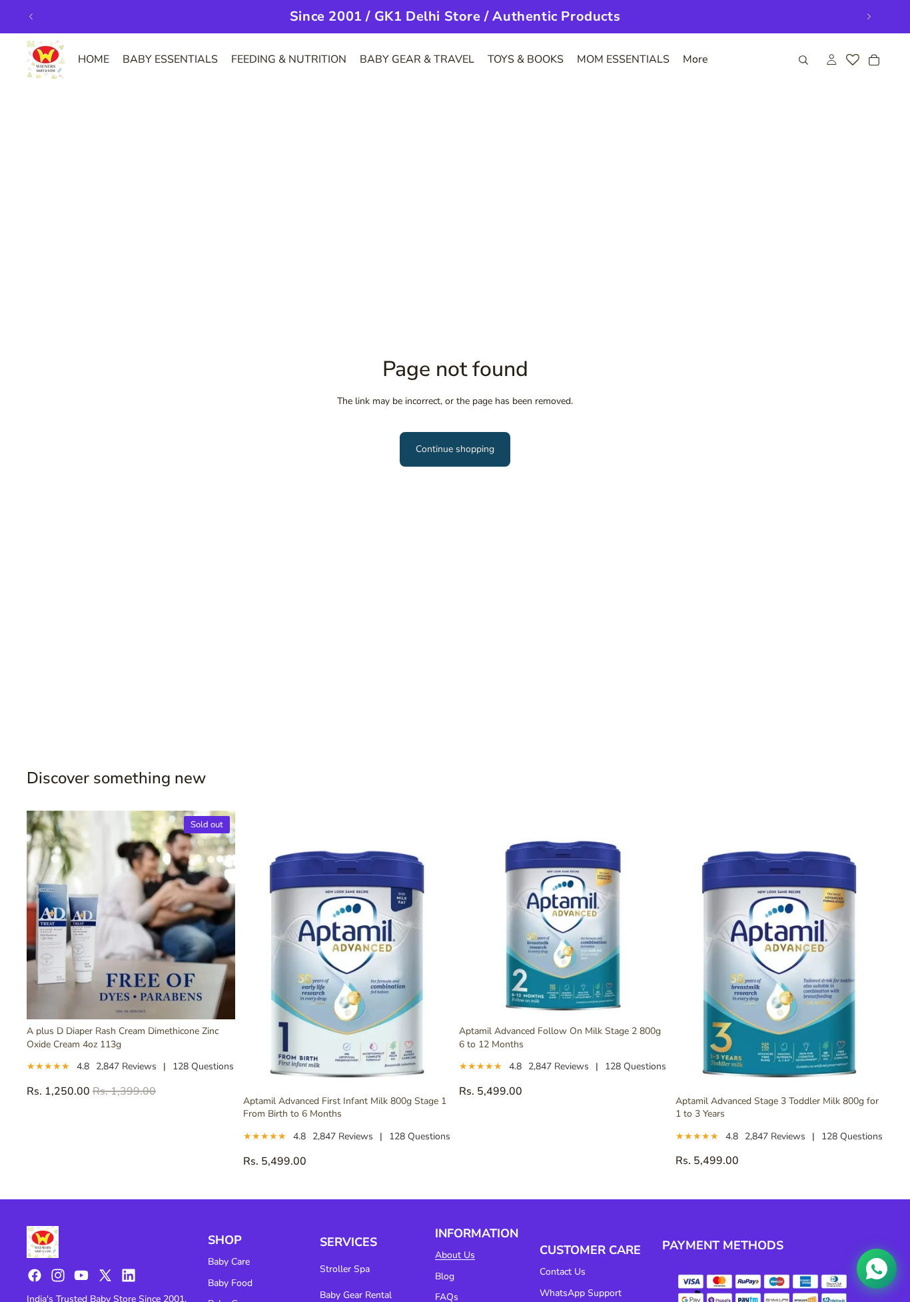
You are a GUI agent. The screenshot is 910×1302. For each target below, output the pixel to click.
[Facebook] (35, 1275)
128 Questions (203, 1066)
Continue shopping (455, 449)
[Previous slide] (31, 16)
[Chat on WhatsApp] (877, 1269)
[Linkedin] (129, 1275)
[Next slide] (868, 16)
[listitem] (695, 60)
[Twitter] (105, 1275)
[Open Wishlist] (852, 60)
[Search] (803, 60)
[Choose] (430, 1069)
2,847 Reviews (126, 1066)
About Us (455, 1255)
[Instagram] (58, 1275)
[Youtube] (81, 1275)
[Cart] (874, 60)
